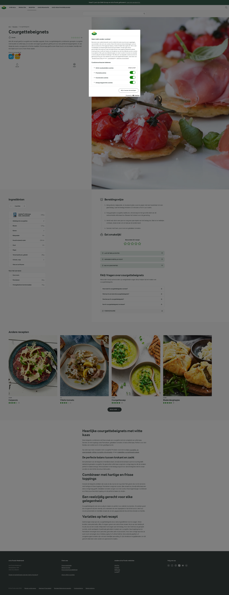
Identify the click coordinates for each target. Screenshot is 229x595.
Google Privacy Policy (97, 58)
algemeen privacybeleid (123, 58)
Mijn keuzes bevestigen (128, 90)
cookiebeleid (111, 58)
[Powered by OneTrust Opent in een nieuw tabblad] (132, 95)
